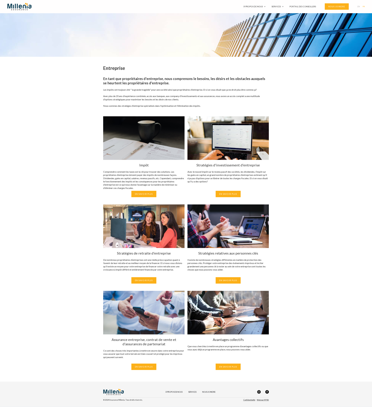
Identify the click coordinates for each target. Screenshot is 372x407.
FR (364, 7)
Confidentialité (249, 400)
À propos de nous (174, 392)
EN (358, 7)
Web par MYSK (263, 400)
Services (192, 392)
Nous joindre (208, 392)
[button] (255, 6)
